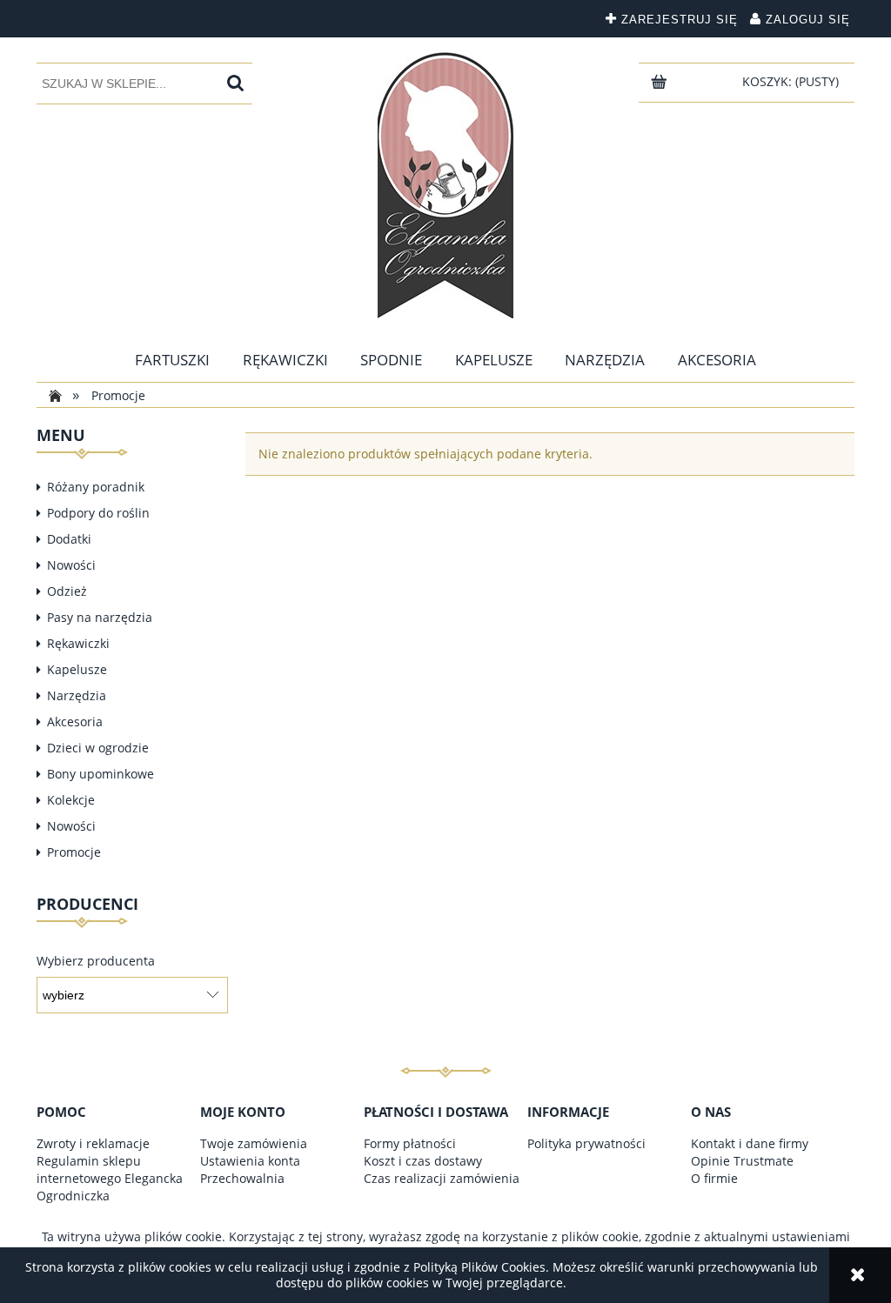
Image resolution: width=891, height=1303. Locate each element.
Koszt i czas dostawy (423, 1161)
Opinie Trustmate (742, 1161)
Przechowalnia (242, 1178)
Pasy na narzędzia (99, 617)
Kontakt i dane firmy (749, 1143)
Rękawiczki (78, 643)
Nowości (71, 565)
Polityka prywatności (586, 1143)
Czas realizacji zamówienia (441, 1178)
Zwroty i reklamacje (93, 1143)
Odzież (67, 591)
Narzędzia (76, 695)
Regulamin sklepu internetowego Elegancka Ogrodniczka (110, 1178)
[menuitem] (172, 360)
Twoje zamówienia (253, 1143)
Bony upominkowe (100, 773)
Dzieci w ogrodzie (98, 747)
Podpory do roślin (98, 512)
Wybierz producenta (96, 961)
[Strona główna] (445, 186)
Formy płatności (410, 1143)
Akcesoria (75, 721)
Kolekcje (71, 800)
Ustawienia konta (250, 1161)
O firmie (714, 1178)
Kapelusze (77, 669)
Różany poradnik (95, 486)
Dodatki (69, 539)
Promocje (74, 852)
